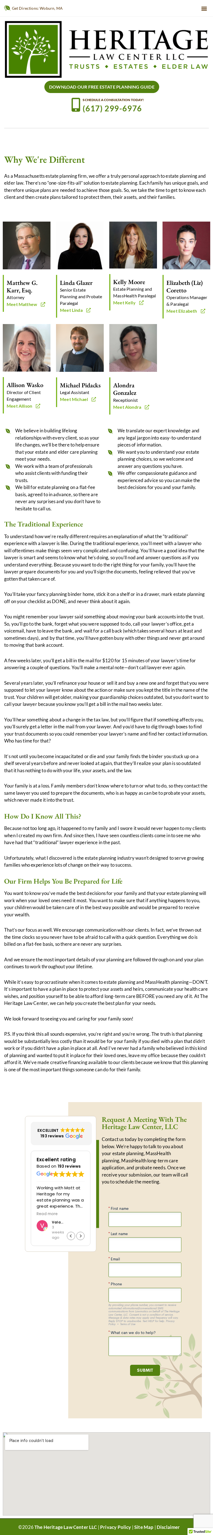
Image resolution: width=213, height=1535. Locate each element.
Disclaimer (168, 1527)
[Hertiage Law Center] (106, 48)
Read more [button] (47, 1214)
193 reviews (69, 1166)
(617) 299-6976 (112, 108)
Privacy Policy (115, 1527)
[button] (204, 8)
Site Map (143, 1527)
